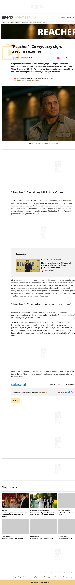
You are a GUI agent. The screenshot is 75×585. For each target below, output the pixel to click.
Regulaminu (38, 577)
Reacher (23, 22)
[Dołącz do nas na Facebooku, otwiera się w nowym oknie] (69, 392)
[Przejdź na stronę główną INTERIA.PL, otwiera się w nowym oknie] (7, 17)
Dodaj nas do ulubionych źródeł (35, 80)
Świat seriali (10, 22)
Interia (3, 22)
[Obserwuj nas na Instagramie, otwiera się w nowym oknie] (72, 392)
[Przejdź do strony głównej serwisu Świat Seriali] (25, 17)
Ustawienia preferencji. (61, 577)
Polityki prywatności (49, 577)
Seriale (17, 22)
